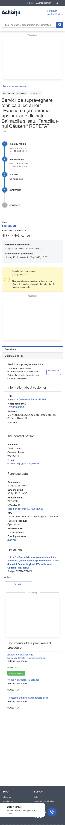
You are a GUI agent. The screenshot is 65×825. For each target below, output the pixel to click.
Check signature (16, 673)
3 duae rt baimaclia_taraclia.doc (23, 679)
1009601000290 (15, 407)
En (57, 2)
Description (11, 349)
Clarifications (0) (14, 355)
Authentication (43, 2)
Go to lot (18, 584)
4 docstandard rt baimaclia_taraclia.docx (27, 697)
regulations (8, 801)
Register (30, 2)
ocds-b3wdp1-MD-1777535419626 (25, 508)
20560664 (12, 539)
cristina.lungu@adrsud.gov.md (23, 463)
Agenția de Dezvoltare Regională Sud (26, 399)
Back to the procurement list (16, 86)
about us (7, 797)
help (36, 797)
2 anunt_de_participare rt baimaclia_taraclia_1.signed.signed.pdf (26, 656)
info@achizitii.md (47, 801)
